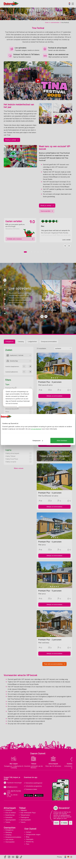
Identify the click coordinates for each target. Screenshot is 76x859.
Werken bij (29, 842)
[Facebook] (5, 857)
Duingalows (9, 341)
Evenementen (55, 22)
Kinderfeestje (10, 815)
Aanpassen (36, 441)
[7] (4, 308)
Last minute (9, 839)
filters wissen (18, 468)
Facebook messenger (14, 783)
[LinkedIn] (17, 857)
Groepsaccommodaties (49, 341)
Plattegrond (24, 817)
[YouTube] (13, 857)
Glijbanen (23, 810)
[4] (4, 294)
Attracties (8, 810)
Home (47, 22)
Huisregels (29, 839)
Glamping (8, 832)
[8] (4, 313)
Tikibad (22, 808)
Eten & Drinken (10, 813)
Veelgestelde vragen (33, 834)
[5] (4, 299)
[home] (11, 4)
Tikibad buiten (25, 815)
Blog (27, 837)
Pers (27, 844)
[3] (4, 289)
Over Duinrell (30, 829)
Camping (21, 341)
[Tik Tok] (21, 857)
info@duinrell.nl (12, 787)
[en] (71, 857)
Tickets (7, 822)
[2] (4, 285)
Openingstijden (10, 820)
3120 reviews (16, 229)
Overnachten (9, 827)
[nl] (65, 857)
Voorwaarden (10, 842)
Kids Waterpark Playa (28, 813)
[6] (4, 304)
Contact (28, 832)
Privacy (59, 857)
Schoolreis (8, 817)
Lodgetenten (32, 341)
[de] (68, 857)
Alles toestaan (62, 441)
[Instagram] (9, 857)
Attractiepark (10, 808)
